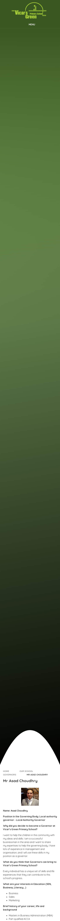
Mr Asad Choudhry (37, 774)
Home (6, 771)
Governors (9, 774)
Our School (26, 771)
